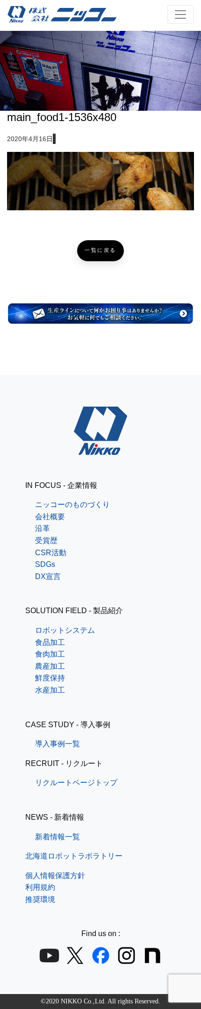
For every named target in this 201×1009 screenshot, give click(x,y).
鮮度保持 (50, 678)
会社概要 (50, 517)
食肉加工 (50, 654)
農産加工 (50, 666)
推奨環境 (40, 899)
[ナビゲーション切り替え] (180, 14)
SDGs (45, 564)
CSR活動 (50, 553)
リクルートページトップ (76, 783)
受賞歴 (46, 540)
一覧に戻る (100, 250)
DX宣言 (48, 576)
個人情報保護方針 (55, 876)
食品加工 (50, 642)
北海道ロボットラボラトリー (73, 856)
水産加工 (50, 690)
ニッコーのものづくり (72, 504)
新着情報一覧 (57, 837)
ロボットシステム (65, 630)
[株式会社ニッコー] (101, 449)
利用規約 (40, 887)
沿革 (42, 528)
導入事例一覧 (57, 744)
